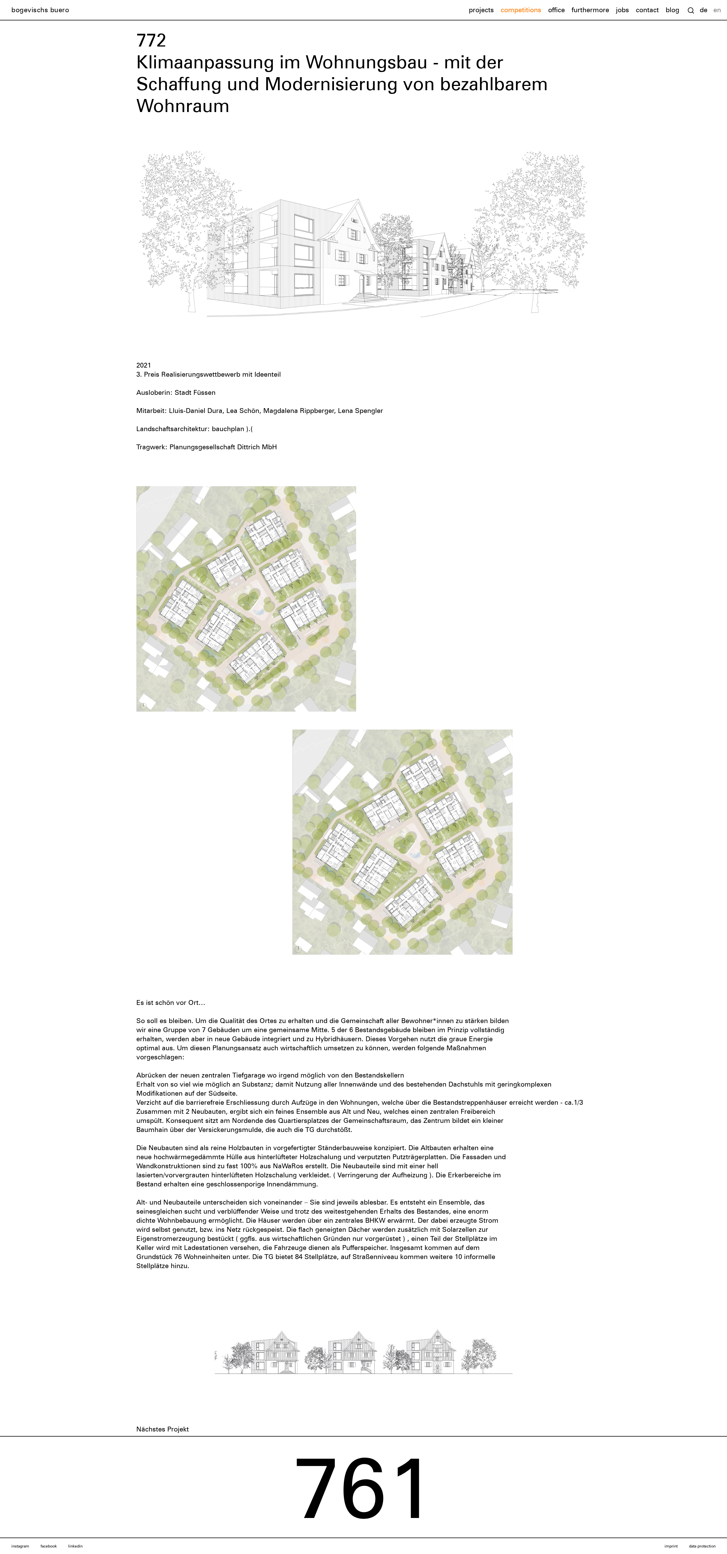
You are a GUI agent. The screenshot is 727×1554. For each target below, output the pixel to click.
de (703, 10)
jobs (622, 10)
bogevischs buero (40, 10)
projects (481, 10)
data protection (702, 1546)
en (717, 10)
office (556, 10)
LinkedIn (75, 1546)
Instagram (20, 1546)
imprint (671, 1546)
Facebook (49, 1546)
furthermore (590, 10)
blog (672, 10)
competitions (521, 10)
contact (647, 10)
